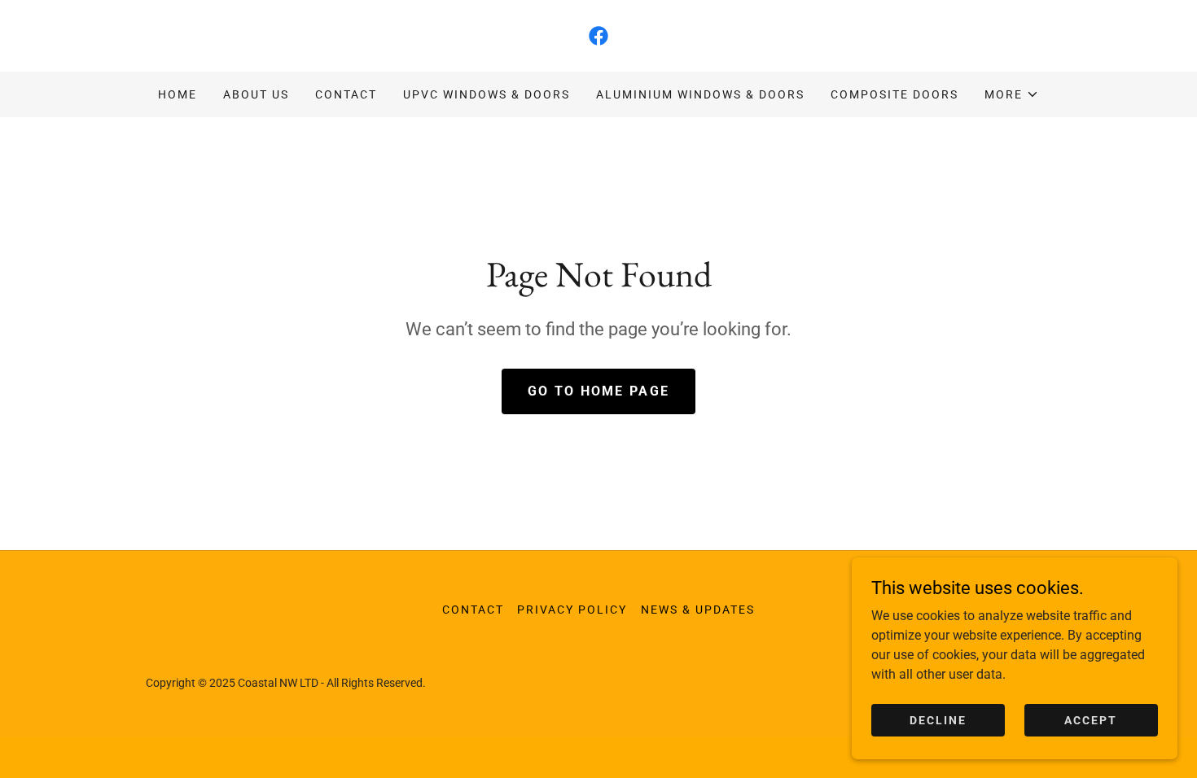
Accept (1090, 719)
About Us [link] (256, 94)
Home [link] (177, 94)
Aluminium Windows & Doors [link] (700, 94)
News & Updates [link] (698, 609)
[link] (598, 36)
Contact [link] (346, 94)
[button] (1011, 94)
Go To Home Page (598, 391)
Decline (938, 719)
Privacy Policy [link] (572, 609)
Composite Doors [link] (894, 94)
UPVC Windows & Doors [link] (486, 94)
